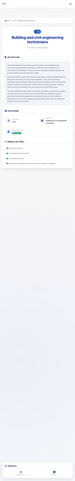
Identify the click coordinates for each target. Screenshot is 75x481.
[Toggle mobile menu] (70, 4)
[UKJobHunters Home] (4, 4)
